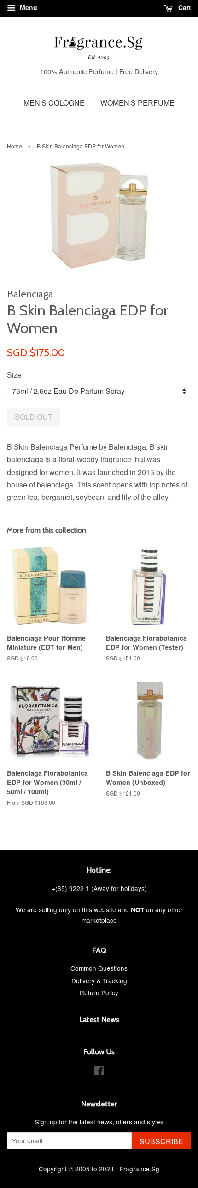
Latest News (99, 1019)
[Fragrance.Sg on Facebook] (99, 1071)
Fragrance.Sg (139, 1168)
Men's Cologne (54, 102)
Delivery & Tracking (99, 980)
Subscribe (161, 1141)
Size (14, 374)
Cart (183, 7)
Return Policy (99, 992)
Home (14, 146)
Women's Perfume (137, 102)
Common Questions (99, 968)
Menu (27, 7)
